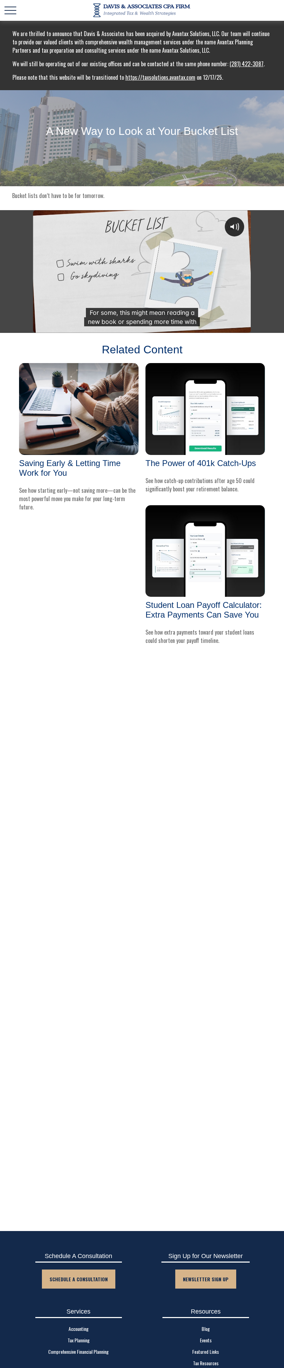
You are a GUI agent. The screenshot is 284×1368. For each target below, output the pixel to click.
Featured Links (205, 1351)
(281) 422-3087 (247, 64)
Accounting (79, 1328)
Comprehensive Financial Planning (78, 1351)
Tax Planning (79, 1340)
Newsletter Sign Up (206, 1279)
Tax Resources (206, 1363)
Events (206, 1340)
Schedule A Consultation (79, 1279)
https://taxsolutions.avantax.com (160, 77)
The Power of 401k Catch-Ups (200, 463)
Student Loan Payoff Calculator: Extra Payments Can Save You (203, 609)
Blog (206, 1328)
